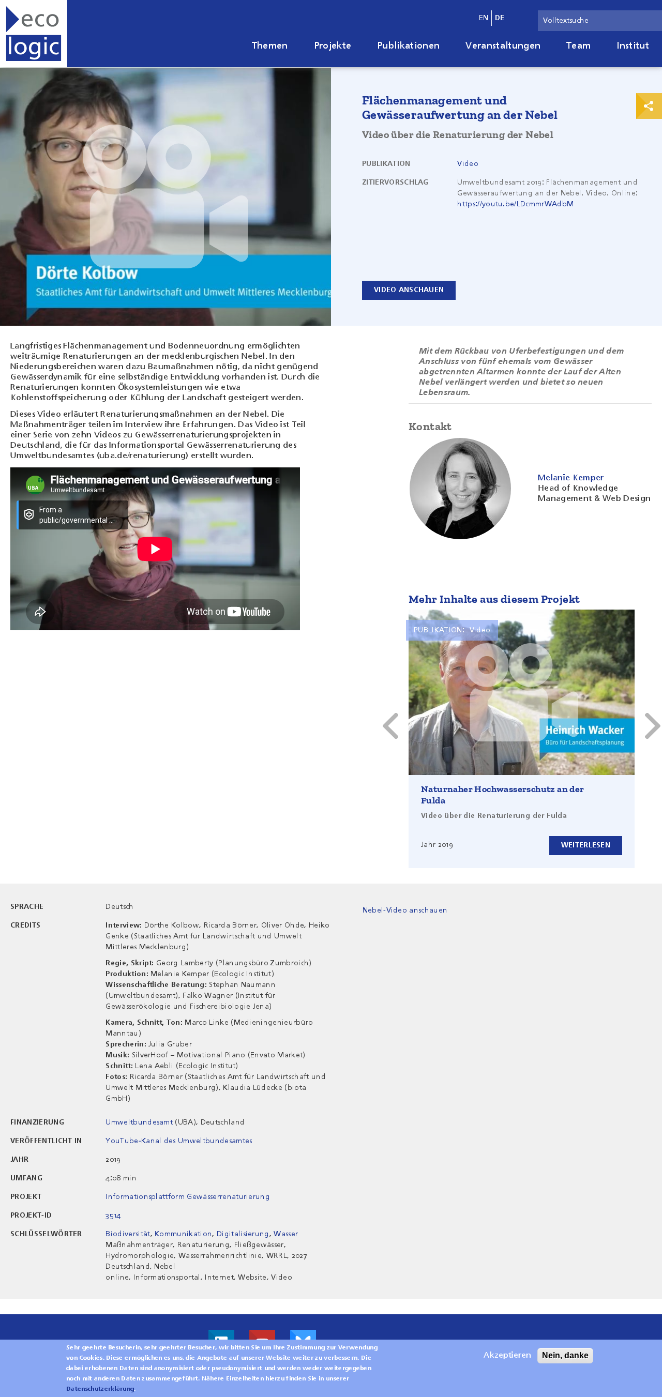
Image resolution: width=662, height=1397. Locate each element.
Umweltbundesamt (139, 1122)
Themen (270, 46)
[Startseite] (33, 33)
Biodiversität (128, 1234)
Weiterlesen (585, 845)
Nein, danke (565, 1355)
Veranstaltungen (502, 46)
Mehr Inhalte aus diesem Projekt (494, 599)
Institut (632, 46)
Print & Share (649, 106)
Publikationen (408, 46)
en (484, 18)
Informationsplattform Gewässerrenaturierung (188, 1197)
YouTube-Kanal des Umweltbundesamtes (179, 1141)
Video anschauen (409, 290)
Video (467, 164)
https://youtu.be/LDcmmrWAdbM (515, 204)
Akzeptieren (507, 1356)
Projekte (333, 46)
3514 (113, 1215)
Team (578, 46)
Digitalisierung (243, 1234)
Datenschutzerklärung (100, 1389)
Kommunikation (183, 1234)
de (500, 18)
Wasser (286, 1234)
